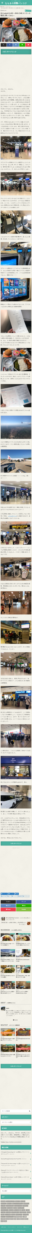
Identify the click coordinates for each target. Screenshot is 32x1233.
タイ (10, 896)
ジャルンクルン (9, 1205)
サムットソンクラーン (17, 1203)
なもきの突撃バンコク (16, 3)
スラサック (25, 1205)
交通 (17, 893)
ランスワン (25, 1214)
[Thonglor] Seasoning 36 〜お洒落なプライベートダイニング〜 (15, 1153)
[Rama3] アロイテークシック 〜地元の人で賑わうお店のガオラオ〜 (15, 1171)
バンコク (12, 893)
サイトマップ (19, 1227)
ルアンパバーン (9, 1216)
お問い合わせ (3, 1227)
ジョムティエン (18, 1205)
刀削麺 (24, 1216)
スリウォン (3, 1208)
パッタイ (3, 1212)
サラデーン (26, 1203)
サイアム (23, 1201)
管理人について (26, 1227)
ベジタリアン (23, 1212)
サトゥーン (3, 1203)
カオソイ (18, 1201)
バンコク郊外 (18, 1210)
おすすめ (4, 896)
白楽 (23, 1219)
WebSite (16, 1020)
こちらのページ (12, 516)
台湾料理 (3, 1219)
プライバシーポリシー (12, 1227)
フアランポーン (15, 1212)
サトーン (9, 1203)
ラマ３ (13, 1214)
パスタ (23, 1210)
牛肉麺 (18, 1219)
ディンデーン (21, 1208)
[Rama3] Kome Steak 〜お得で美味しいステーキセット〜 (15, 1178)
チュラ (15, 1208)
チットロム (9, 1208)
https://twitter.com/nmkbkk (13, 1142)
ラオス (2, 1214)
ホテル (28, 1212)
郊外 (2, 1221)
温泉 (15, 1219)
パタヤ (27, 1210)
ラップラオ (7, 1214)
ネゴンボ (11, 1210)
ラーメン (3, 1216)
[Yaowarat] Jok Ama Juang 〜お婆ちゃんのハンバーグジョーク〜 (15, 1164)
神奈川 (26, 1219)
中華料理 (17, 1216)
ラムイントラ (19, 1214)
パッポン (8, 1212)
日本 (12, 1219)
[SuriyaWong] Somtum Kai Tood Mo (13, 1159)
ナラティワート (4, 1210)
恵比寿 (7, 1219)
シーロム (3, 1205)
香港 (5, 1221)
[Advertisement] (16, 72)
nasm (7, 1008)
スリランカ (4, 893)
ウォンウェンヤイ (10, 1201)
